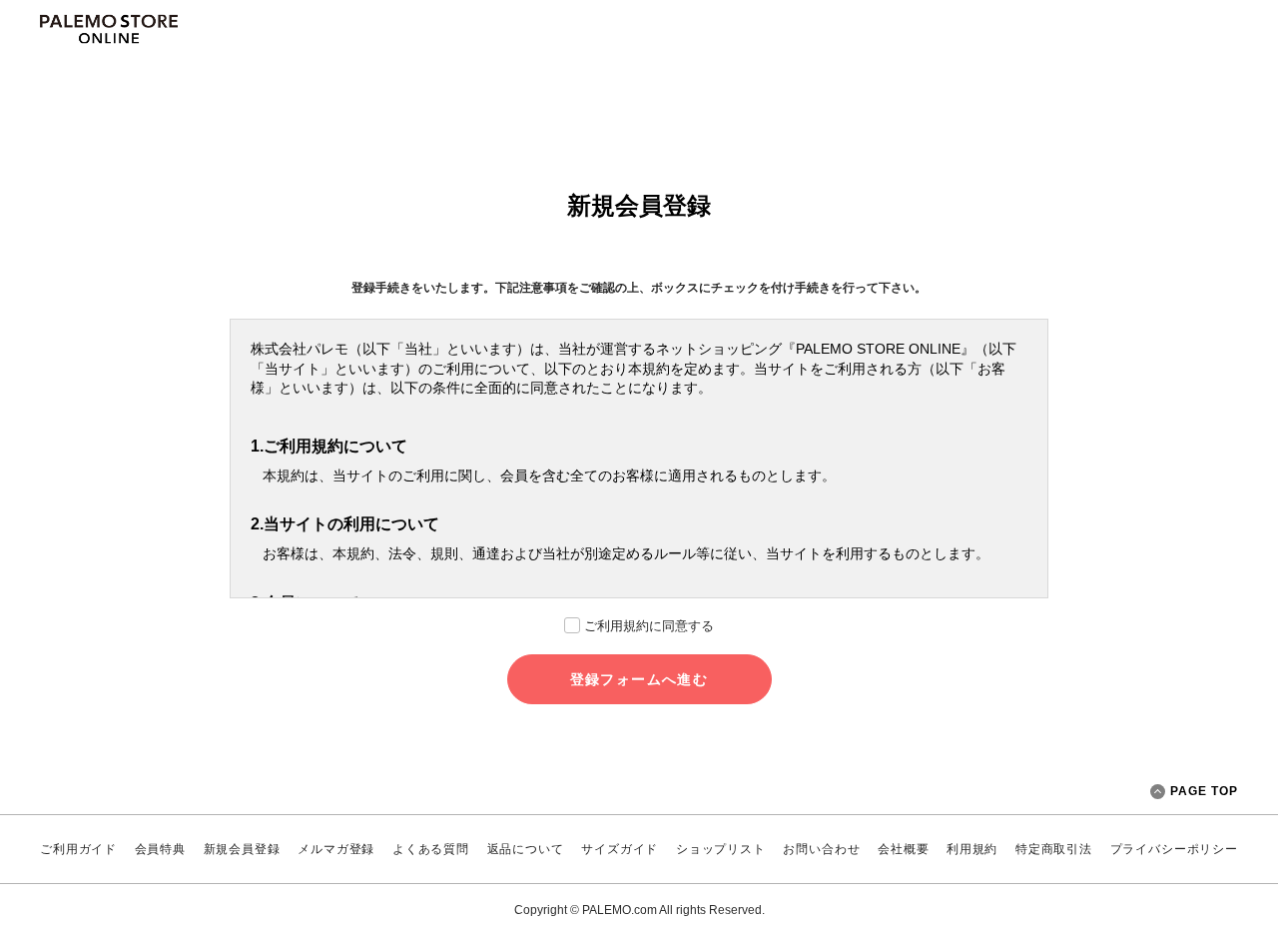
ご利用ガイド (78, 849)
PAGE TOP (1204, 791)
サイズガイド (619, 849)
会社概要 (903, 849)
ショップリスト (721, 849)
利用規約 (972, 849)
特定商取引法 (1053, 849)
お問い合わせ (821, 849)
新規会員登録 (242, 849)
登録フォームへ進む (639, 679)
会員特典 (160, 849)
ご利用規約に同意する (649, 625)
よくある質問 (430, 849)
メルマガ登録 (336, 849)
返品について (525, 849)
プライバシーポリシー (1174, 849)
